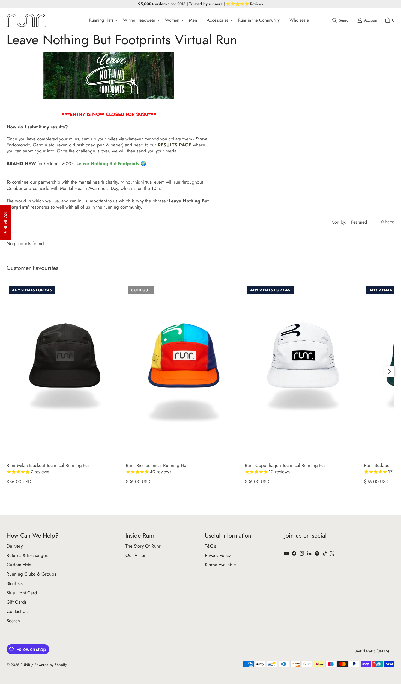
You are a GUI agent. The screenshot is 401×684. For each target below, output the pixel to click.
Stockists (15, 583)
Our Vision (135, 555)
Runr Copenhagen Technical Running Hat (285, 468)
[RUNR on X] (332, 553)
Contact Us (17, 611)
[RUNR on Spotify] (317, 553)
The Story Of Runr (143, 546)
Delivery (15, 546)
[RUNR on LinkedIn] (309, 553)
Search (13, 620)
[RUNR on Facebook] (294, 553)
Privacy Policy (218, 555)
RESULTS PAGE (174, 145)
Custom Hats (19, 564)
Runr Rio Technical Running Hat (156, 468)
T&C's (210, 546)
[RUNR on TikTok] (324, 553)
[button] (103, 20)
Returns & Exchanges (27, 555)
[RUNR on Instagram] (302, 553)
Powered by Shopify (50, 664)
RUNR (25, 664)
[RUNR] (26, 20)
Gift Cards (17, 602)
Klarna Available (220, 564)
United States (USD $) (372, 651)
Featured (359, 222)
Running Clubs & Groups (31, 574)
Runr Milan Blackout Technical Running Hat (48, 468)
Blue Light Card (22, 592)
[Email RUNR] (286, 553)
